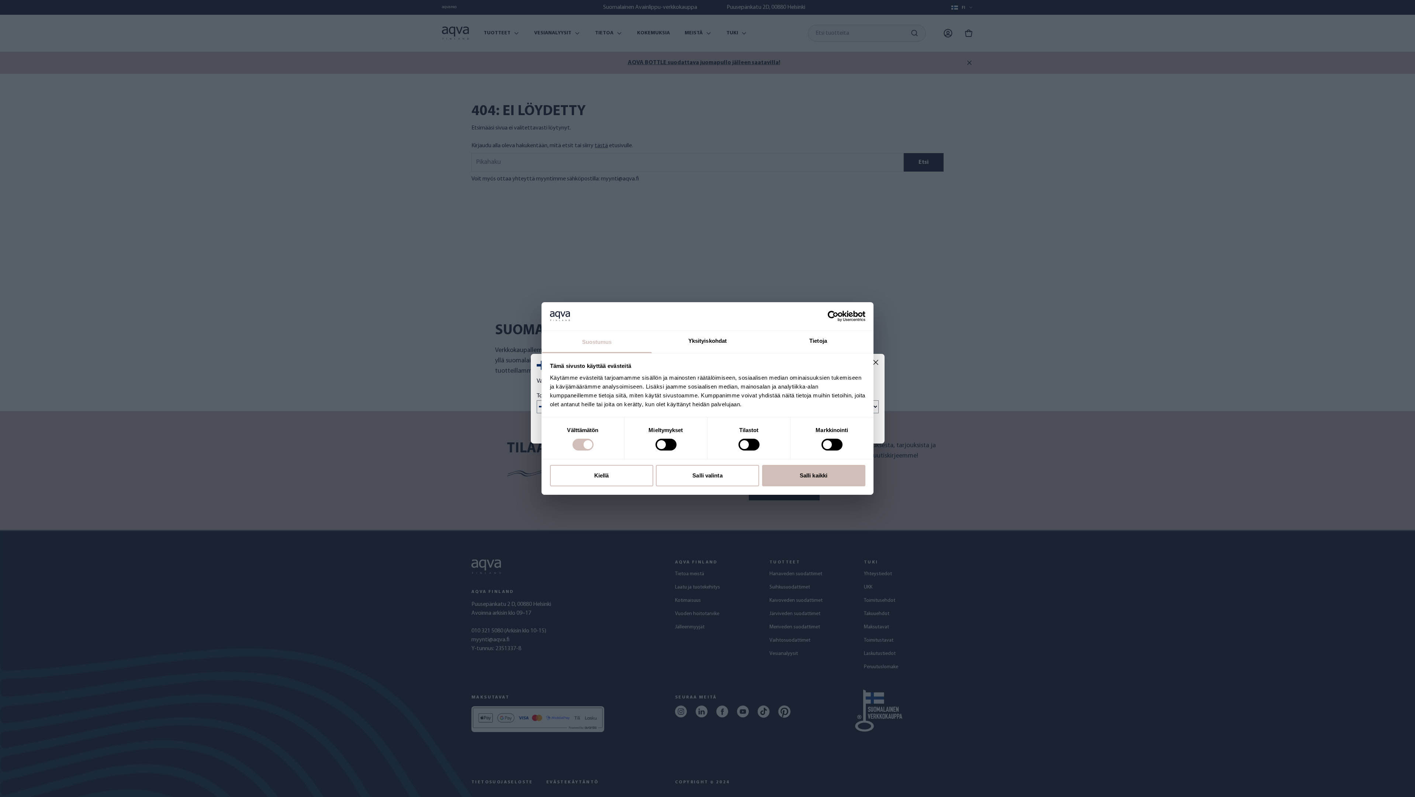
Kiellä (601, 475)
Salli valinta (707, 475)
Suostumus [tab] (597, 342)
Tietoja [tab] (818, 341)
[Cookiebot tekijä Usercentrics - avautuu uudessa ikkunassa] (833, 316)
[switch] (666, 445)
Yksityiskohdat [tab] (707, 341)
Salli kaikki (813, 475)
